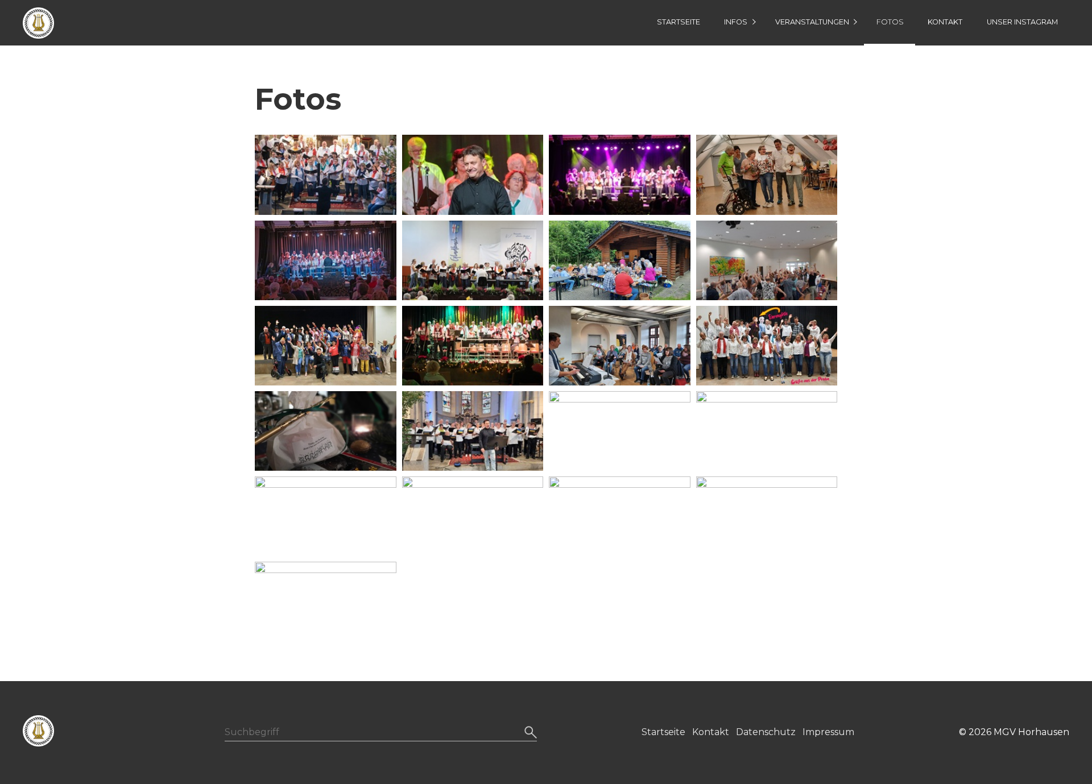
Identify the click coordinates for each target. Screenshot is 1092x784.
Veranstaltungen (812, 22)
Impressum (828, 732)
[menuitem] (678, 22)
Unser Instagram (1022, 22)
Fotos (890, 22)
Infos (735, 22)
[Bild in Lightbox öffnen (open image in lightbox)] (325, 174)
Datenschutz (766, 732)
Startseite (678, 22)
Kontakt (945, 22)
